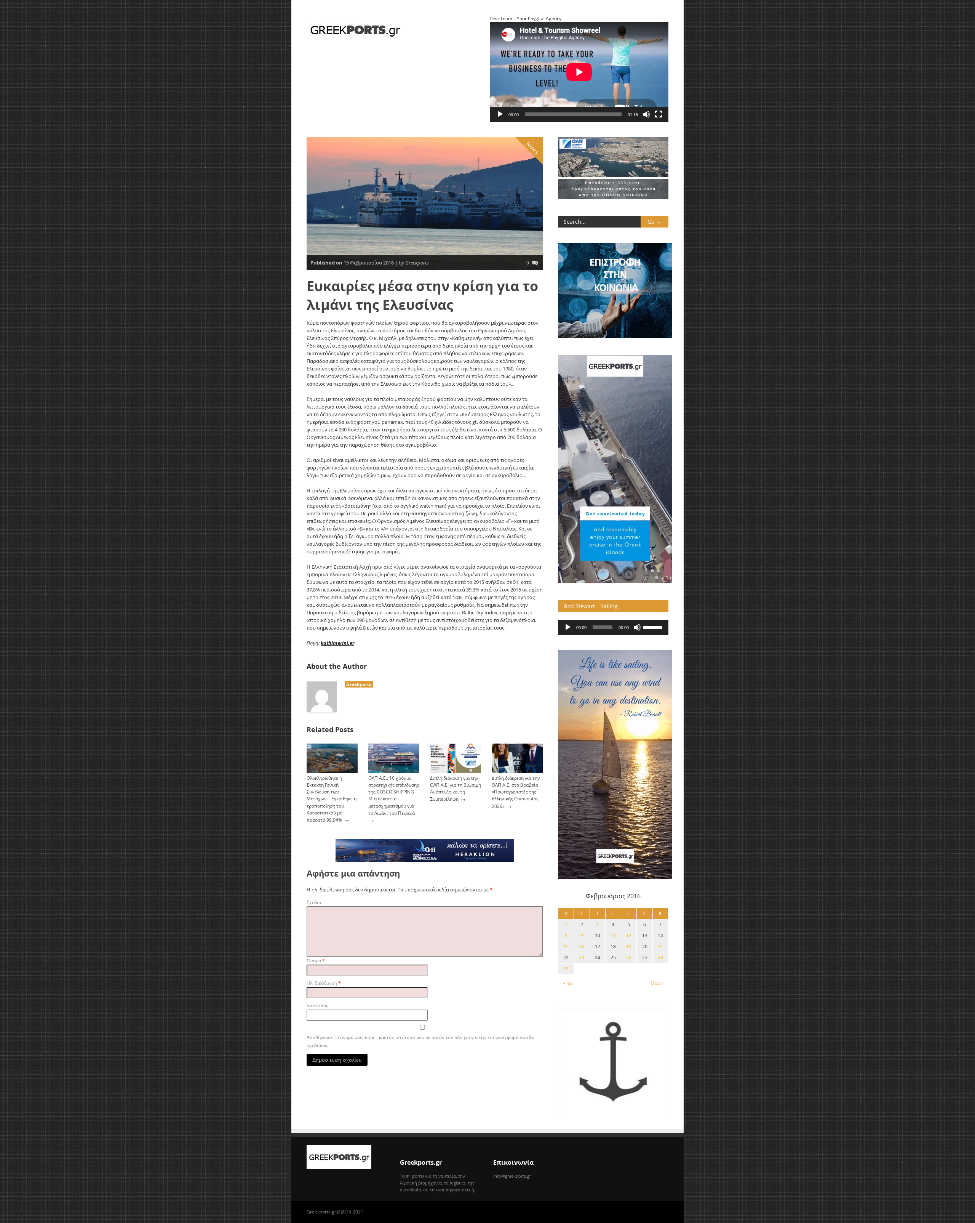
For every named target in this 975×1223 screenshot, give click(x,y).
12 (628, 935)
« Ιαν (568, 983)
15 (566, 946)
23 (581, 957)
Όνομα (316, 960)
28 (660, 957)
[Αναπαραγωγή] (500, 114)
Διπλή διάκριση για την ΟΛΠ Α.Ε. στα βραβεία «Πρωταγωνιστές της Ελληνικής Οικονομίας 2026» (516, 792)
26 (628, 957)
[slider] (654, 626)
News (532, 147)
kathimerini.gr (337, 643)
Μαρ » (657, 983)
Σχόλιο (314, 902)
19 (628, 946)
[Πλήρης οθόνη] (658, 114)
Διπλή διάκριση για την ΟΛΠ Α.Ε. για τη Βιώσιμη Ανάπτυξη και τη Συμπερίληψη (455, 788)
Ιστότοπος (317, 1005)
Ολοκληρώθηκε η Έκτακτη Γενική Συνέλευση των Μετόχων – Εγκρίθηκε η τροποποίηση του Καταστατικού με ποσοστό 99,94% (331, 799)
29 (566, 968)
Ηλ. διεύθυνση (324, 983)
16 (581, 946)
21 (660, 946)
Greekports (358, 684)
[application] (613, 627)
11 (613, 935)
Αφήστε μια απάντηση (353, 873)
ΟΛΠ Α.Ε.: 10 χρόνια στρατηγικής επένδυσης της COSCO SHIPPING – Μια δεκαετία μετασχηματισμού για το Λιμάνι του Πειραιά (393, 795)
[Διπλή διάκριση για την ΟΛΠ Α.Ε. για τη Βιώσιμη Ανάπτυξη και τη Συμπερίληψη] (455, 771)
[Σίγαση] (646, 114)
